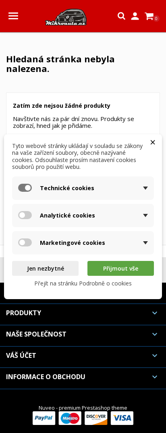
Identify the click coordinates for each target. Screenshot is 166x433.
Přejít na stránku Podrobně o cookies (83, 283)
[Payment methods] (83, 417)
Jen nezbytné (45, 268)
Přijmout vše (120, 268)
